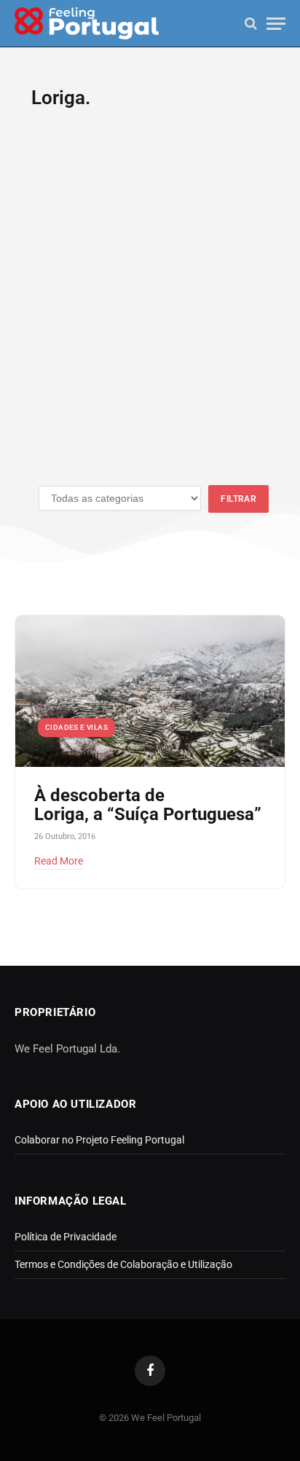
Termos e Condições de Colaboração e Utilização (123, 1264)
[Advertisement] (150, 306)
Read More (58, 861)
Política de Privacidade (66, 1237)
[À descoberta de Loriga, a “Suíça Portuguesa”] (150, 691)
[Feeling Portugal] (87, 23)
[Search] (251, 23)
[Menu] (276, 23)
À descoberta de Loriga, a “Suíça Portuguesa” (147, 804)
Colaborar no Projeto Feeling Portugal (99, 1140)
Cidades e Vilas (76, 727)
